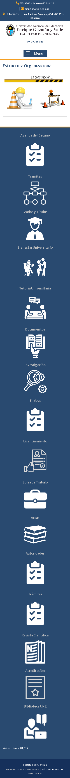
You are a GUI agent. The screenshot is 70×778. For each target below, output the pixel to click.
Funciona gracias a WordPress (22, 769)
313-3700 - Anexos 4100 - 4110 (37, 3)
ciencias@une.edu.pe (37, 8)
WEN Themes (35, 773)
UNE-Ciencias (35, 41)
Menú (38, 53)
